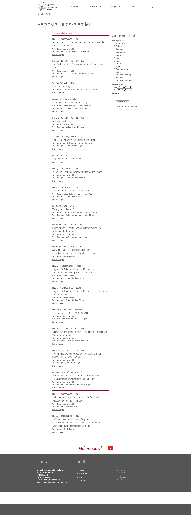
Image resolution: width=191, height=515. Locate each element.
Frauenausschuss (122, 69)
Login (121, 480)
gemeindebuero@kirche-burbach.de (49, 480)
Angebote (115, 6)
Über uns (134, 6)
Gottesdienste (94, 6)
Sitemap (121, 475)
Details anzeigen (58, 55)
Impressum (123, 470)
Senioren (119, 64)
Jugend (118, 55)
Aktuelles (74, 6)
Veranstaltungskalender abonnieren (62, 33)
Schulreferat (120, 77)
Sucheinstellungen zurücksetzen (125, 106)
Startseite (41, 14)
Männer (118, 72)
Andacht (119, 46)
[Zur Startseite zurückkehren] (48, 3)
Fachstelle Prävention (123, 80)
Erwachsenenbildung (123, 75)
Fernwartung (123, 477)
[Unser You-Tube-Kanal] (110, 448)
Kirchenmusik (121, 53)
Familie (118, 61)
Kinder (118, 58)
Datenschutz (123, 473)
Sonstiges (119, 49)
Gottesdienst (120, 43)
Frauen (118, 66)
